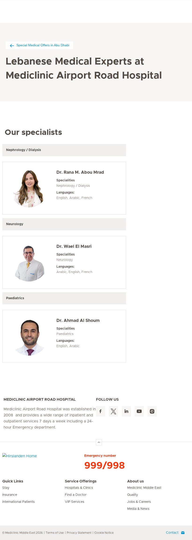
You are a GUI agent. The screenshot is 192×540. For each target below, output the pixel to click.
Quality (132, 495)
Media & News (138, 509)
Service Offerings (80, 481)
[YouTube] (139, 411)
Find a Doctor (75, 495)
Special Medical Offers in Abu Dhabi (42, 45)
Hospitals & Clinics (79, 488)
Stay (5, 488)
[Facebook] (100, 411)
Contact (172, 532)
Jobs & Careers (139, 502)
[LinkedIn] (126, 411)
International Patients (18, 502)
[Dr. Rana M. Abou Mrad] (29, 188)
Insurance (9, 495)
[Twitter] (113, 411)
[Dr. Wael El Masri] (29, 262)
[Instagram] (152, 411)
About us (135, 481)
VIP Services (74, 502)
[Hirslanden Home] (43, 459)
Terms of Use (55, 532)
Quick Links (12, 481)
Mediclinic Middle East (144, 488)
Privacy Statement (79, 532)
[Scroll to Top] (99, 442)
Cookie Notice (104, 532)
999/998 (104, 465)
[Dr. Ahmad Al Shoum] (29, 336)
